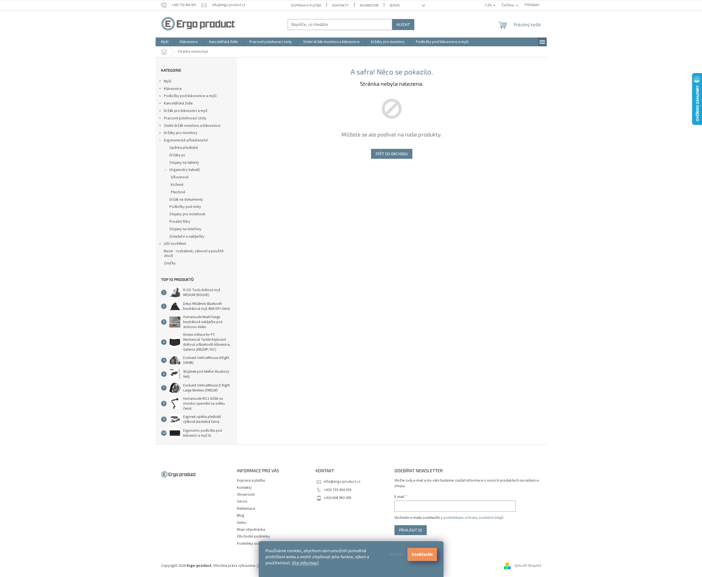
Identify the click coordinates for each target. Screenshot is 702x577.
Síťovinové (180, 177)
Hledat (403, 24)
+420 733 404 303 (337, 490)
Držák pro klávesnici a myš (185, 111)
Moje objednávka (251, 529)
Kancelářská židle (178, 103)
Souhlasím (422, 554)
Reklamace (246, 508)
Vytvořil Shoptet (527, 565)
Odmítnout (396, 554)
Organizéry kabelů (184, 170)
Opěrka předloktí (183, 148)
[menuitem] (165, 41)
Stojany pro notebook (187, 214)
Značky (170, 263)
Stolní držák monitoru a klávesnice (192, 125)
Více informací (305, 563)
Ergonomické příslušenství (186, 140)
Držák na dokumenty (186, 199)
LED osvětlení (175, 243)
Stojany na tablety (184, 162)
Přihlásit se (410, 530)
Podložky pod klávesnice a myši (190, 96)
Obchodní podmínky (253, 536)
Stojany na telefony (185, 229)
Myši (167, 81)
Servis (394, 5)
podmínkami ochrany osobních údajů (473, 517)
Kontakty (340, 5)
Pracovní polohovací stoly (185, 118)
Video (241, 522)
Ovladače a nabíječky (186, 236)
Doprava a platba (306, 5)
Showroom (369, 5)
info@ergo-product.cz (342, 481)
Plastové (178, 192)
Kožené (177, 184)
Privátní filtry (179, 221)
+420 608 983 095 (337, 498)
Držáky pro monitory (180, 133)
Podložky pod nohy (185, 207)
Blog (240, 515)
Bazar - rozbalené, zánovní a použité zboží (194, 253)
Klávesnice (173, 89)
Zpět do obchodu (391, 153)
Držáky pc (177, 155)
